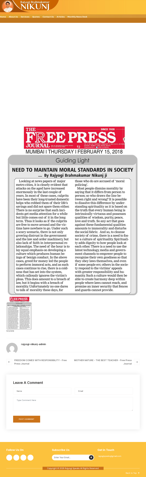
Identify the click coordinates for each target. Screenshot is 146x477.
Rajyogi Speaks (72, 468)
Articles (61, 16)
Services (25, 16)
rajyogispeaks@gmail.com (109, 456)
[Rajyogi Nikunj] (30, 6)
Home (3, 16)
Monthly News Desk (77, 16)
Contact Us (48, 16)
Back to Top (131, 473)
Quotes (36, 16)
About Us (13, 16)
